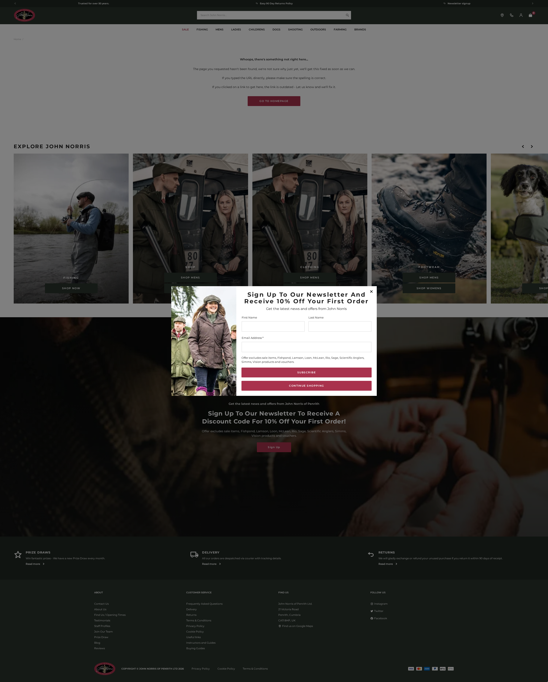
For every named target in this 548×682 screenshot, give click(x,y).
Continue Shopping (306, 385)
